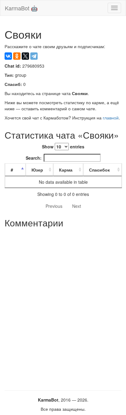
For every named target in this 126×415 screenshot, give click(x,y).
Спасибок (99, 170)
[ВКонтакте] (8, 56)
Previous (54, 206)
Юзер (37, 170)
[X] (25, 56)
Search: (34, 158)
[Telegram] (34, 56)
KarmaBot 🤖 (21, 8)
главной (111, 118)
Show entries (63, 147)
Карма (65, 170)
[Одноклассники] (16, 56)
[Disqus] (63, 307)
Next (76, 206)
